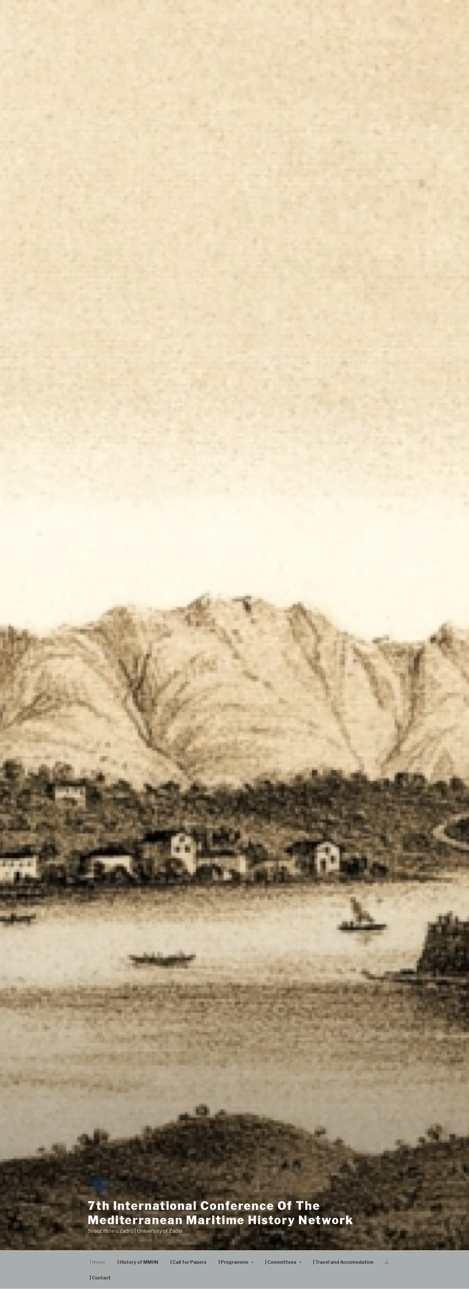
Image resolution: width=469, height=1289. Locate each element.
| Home (97, 1262)
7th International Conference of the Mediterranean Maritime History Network (221, 1213)
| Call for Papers (188, 1262)
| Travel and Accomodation (343, 1262)
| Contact (100, 1277)
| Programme (234, 1262)
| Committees (280, 1262)
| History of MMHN (137, 1262)
